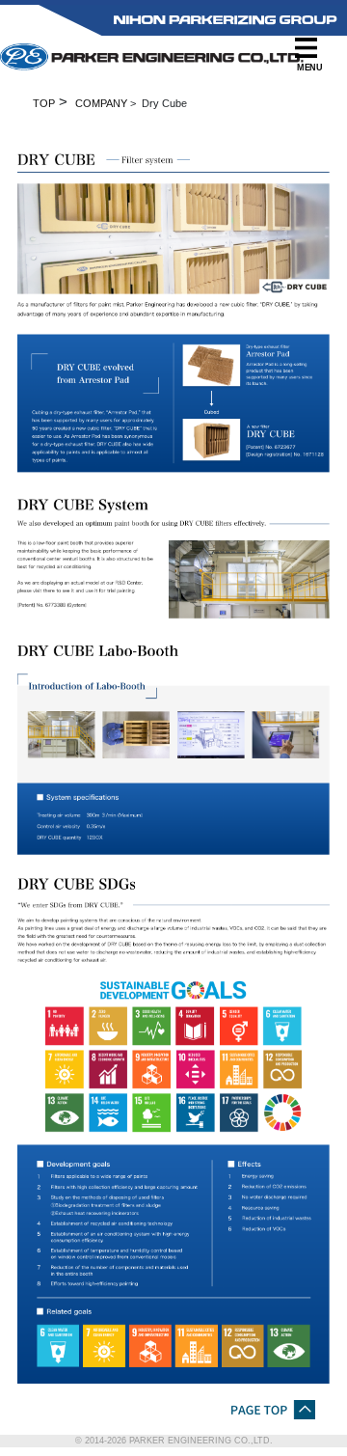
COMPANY (101, 103)
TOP (44, 103)
